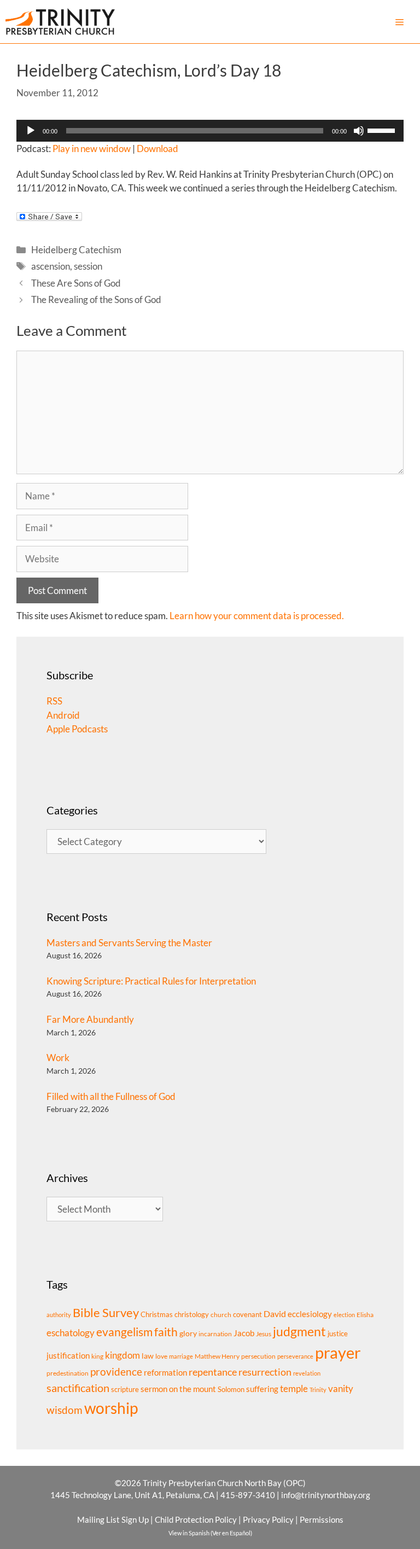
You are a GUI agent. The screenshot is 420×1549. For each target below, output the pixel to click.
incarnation (215, 1334)
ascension (50, 266)
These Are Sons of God (76, 283)
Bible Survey (106, 1312)
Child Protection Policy (196, 1519)
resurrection (264, 1372)
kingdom (122, 1355)
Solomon (231, 1389)
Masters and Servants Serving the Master (129, 942)
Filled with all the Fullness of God (111, 1096)
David (275, 1313)
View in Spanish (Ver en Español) (210, 1532)
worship (111, 1408)
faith (166, 1332)
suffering (262, 1389)
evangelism (124, 1331)
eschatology (70, 1332)
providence (116, 1372)
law (148, 1355)
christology (191, 1314)
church (221, 1315)
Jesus (263, 1334)
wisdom (64, 1410)
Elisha (365, 1315)
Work (57, 1057)
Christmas (157, 1314)
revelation (306, 1373)
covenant (247, 1314)
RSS (54, 701)
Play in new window (91, 148)
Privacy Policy (268, 1519)
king (97, 1356)
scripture (125, 1389)
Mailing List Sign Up (113, 1519)
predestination (67, 1373)
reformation (165, 1372)
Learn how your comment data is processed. (257, 615)
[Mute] (358, 130)
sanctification (77, 1388)
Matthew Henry (217, 1356)
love (161, 1356)
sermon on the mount (178, 1389)
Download (157, 148)
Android (63, 715)
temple (294, 1388)
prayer (338, 1352)
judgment (299, 1331)
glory (188, 1333)
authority (58, 1314)
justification (68, 1355)
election (344, 1314)
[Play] (30, 130)
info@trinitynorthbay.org (325, 1495)
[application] (210, 131)
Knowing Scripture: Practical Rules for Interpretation (151, 981)
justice (338, 1333)
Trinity (318, 1389)
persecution (258, 1356)
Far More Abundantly (90, 1019)
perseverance (295, 1356)
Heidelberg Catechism (76, 249)
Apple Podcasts (77, 729)
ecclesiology (310, 1314)
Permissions (321, 1519)
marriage (181, 1356)
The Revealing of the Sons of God (96, 299)
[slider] (383, 129)
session (88, 266)
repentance (213, 1372)
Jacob (244, 1333)
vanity (340, 1388)
